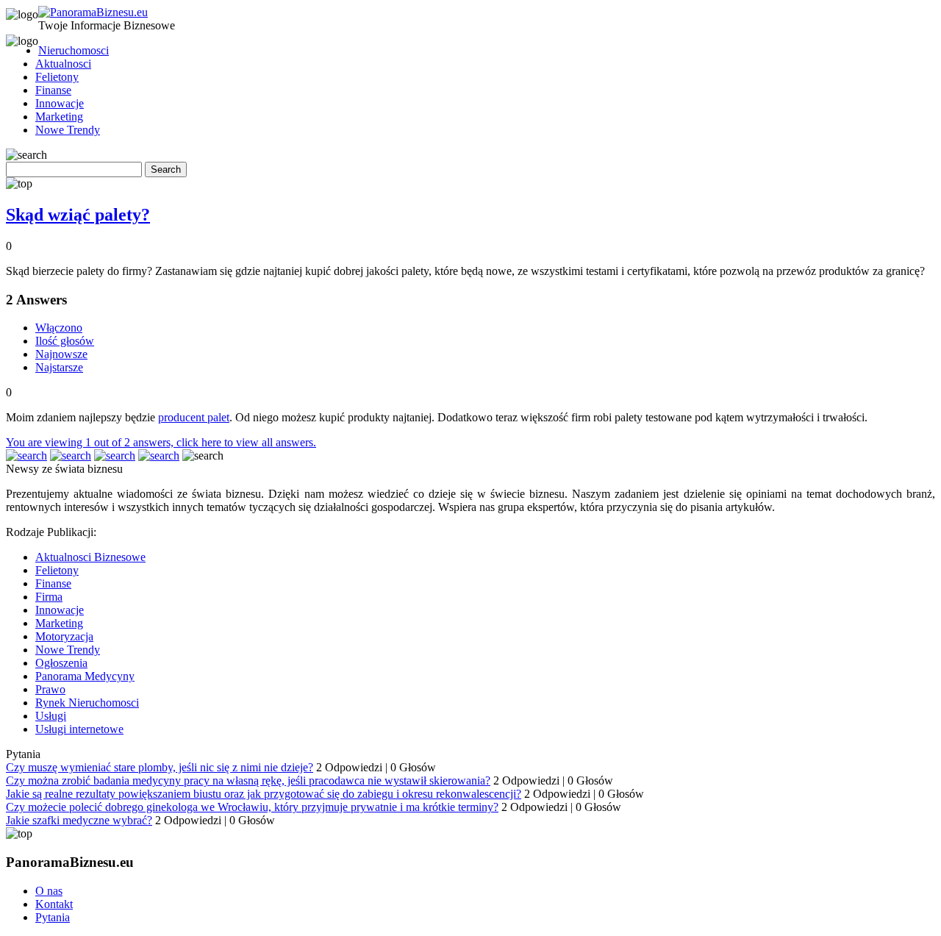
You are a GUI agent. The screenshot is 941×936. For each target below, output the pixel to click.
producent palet (193, 417)
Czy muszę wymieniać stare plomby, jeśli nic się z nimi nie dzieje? (159, 767)
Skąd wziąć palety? (78, 214)
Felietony (57, 77)
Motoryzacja (64, 636)
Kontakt (54, 904)
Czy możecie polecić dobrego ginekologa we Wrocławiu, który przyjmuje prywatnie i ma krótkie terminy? (252, 807)
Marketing (59, 116)
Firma (48, 596)
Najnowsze (61, 354)
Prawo (50, 689)
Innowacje (59, 103)
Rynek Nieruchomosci (87, 702)
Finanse (53, 90)
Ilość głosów (64, 341)
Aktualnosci (63, 63)
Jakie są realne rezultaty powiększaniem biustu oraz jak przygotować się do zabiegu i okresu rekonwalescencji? (263, 793)
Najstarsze (59, 367)
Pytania (52, 917)
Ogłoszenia (61, 663)
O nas (48, 891)
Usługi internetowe (79, 729)
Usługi (50, 716)
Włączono (58, 327)
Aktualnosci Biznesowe (90, 557)
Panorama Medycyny (85, 676)
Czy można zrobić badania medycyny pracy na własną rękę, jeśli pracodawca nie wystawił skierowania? (248, 780)
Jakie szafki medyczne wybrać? (79, 820)
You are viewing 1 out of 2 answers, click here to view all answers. (161, 442)
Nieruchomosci (73, 50)
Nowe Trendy (67, 130)
